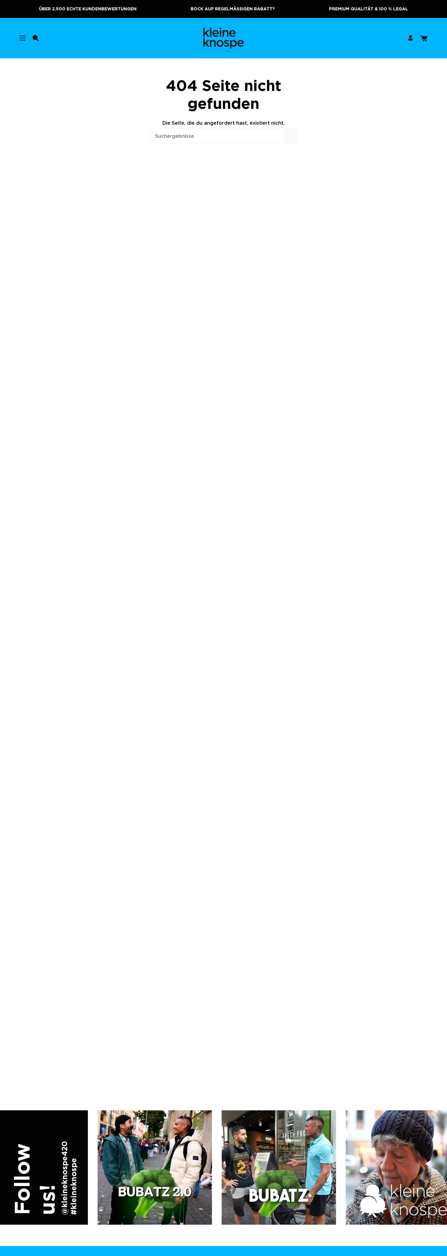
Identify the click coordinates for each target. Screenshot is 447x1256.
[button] (35, 38)
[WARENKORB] (423, 38)
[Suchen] (291, 136)
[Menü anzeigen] (22, 38)
